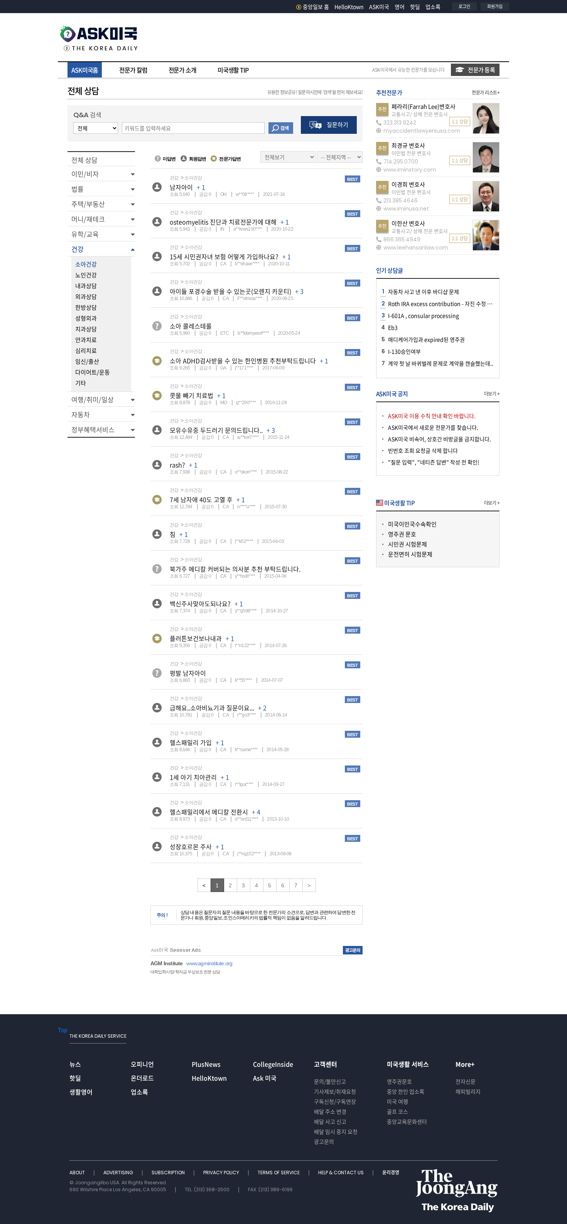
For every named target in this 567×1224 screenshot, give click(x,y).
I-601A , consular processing (423, 315)
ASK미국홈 (84, 69)
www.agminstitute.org (209, 963)
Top (63, 1029)
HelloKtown (349, 6)
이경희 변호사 (408, 184)
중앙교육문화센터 (407, 1121)
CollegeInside (273, 1064)
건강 (77, 249)
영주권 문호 (402, 534)
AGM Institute (166, 963)
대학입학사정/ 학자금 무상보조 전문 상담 (185, 971)
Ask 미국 (265, 1077)
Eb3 (393, 327)
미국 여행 (397, 1101)
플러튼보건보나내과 (196, 638)
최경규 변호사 (408, 145)
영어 (400, 6)
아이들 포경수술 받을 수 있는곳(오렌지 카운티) (230, 291)
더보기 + (492, 393)
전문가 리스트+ (486, 92)
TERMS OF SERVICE (279, 1172)
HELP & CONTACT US (341, 1172)
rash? (177, 464)
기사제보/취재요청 (335, 1091)
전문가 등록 (481, 70)
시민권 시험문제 (407, 544)
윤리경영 (390, 1172)
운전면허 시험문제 (410, 554)
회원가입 (495, 6)
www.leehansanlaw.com (415, 247)
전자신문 (466, 1081)
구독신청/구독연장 (335, 1101)
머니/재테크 (88, 219)
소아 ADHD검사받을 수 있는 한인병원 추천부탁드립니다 (243, 360)
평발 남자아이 (188, 673)
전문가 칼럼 (133, 69)
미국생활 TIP (233, 69)
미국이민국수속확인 (412, 524)
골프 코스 (397, 1111)
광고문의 (324, 1141)
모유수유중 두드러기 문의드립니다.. (216, 430)
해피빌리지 (468, 1091)
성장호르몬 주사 (191, 846)
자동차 (80, 414)
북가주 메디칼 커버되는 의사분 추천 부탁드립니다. (235, 568)
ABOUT (77, 1172)
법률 (77, 189)
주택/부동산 (88, 204)
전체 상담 (84, 160)
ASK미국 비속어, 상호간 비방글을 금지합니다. (439, 439)
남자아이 (181, 187)
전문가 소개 (182, 69)
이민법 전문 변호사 (411, 153)
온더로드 (142, 1077)
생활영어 (81, 1091)
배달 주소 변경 (330, 1111)
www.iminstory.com (409, 170)
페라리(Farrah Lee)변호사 (424, 106)
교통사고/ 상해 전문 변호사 (420, 114)
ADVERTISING (118, 1172)
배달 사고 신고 (330, 1121)
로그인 (464, 6)
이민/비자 (85, 174)
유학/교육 (85, 234)
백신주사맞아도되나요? (200, 603)
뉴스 (75, 1064)
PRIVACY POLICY (221, 1172)
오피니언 (142, 1064)
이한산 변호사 (408, 223)
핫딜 (415, 6)
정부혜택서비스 (93, 429)
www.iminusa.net (406, 208)
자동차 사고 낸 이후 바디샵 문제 (423, 291)
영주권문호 (399, 1081)
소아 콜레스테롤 (191, 325)
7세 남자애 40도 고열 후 (201, 499)
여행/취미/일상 (92, 399)
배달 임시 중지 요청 (336, 1131)
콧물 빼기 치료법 (191, 395)
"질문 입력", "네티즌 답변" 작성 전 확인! (433, 462)
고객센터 (325, 1064)
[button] (101, 173)
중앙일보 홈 (316, 6)
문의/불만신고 (330, 1081)
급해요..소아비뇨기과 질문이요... (212, 707)
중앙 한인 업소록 (405, 1091)
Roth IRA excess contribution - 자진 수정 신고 (442, 303)
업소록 (432, 6)
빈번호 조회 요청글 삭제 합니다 (423, 450)
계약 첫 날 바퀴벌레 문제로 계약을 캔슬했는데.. (440, 363)
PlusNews (206, 1064)
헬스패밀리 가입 (191, 742)
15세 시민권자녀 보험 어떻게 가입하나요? (224, 256)
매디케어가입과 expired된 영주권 (426, 339)
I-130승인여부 (404, 351)
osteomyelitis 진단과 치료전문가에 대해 (223, 221)
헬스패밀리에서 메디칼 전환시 (209, 811)
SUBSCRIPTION (169, 1172)
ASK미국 (379, 6)
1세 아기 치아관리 (193, 777)
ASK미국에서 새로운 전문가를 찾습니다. (433, 427)
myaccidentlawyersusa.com (421, 131)
